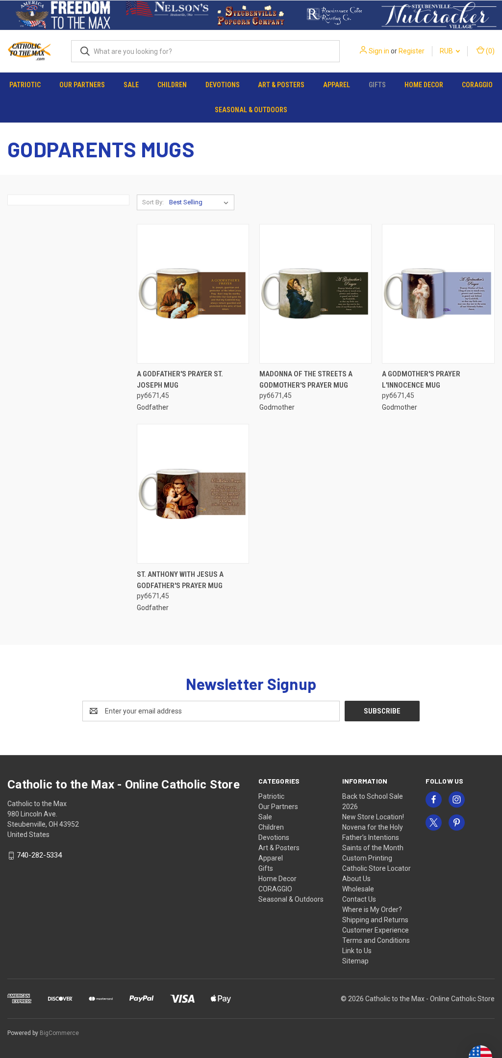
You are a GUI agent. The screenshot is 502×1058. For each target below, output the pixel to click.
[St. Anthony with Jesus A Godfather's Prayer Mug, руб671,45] (193, 494)
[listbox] (201, 202)
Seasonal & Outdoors (251, 110)
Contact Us (359, 899)
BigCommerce (59, 1033)
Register (412, 51)
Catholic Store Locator (376, 868)
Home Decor (423, 85)
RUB (447, 51)
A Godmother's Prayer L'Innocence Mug (421, 379)
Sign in (379, 51)
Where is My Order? (372, 909)
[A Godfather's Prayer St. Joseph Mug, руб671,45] (193, 294)
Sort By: (153, 202)
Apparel (336, 85)
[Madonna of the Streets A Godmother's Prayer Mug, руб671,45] (315, 294)
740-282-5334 (39, 855)
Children (172, 85)
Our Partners (82, 85)
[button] (63, 15)
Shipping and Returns (375, 920)
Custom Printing (367, 858)
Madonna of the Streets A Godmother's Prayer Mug (305, 379)
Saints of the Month (372, 848)
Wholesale (358, 889)
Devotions (222, 85)
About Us (356, 879)
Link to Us (357, 951)
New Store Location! (373, 817)
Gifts (377, 85)
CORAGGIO (477, 85)
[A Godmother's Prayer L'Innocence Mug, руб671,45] (438, 294)
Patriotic (25, 85)
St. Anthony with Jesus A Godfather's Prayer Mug (180, 580)
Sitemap (355, 961)
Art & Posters (281, 85)
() (489, 51)
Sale (131, 85)
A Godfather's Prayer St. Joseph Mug (180, 379)
